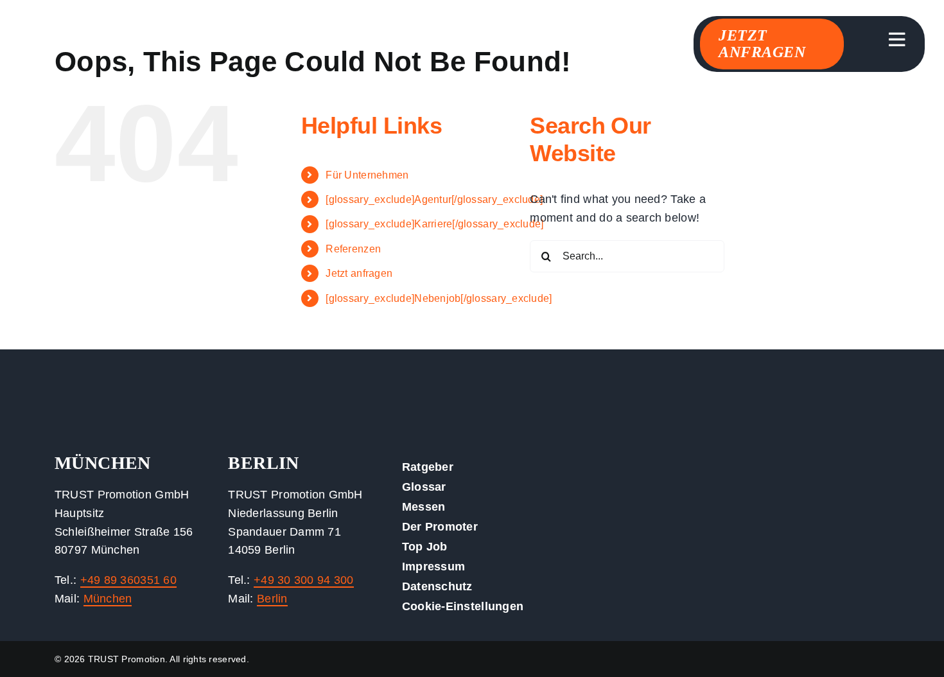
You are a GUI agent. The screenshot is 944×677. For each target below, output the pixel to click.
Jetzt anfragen (359, 273)
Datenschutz (437, 586)
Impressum (433, 566)
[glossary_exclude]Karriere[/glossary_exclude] (434, 223)
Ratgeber (427, 467)
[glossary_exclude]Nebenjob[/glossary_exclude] (439, 298)
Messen (424, 506)
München (107, 598)
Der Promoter (440, 526)
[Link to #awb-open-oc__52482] (897, 39)
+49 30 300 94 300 (304, 580)
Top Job (425, 546)
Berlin (272, 598)
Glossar (424, 486)
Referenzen (353, 248)
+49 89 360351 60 (128, 580)
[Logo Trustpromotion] (115, 37)
